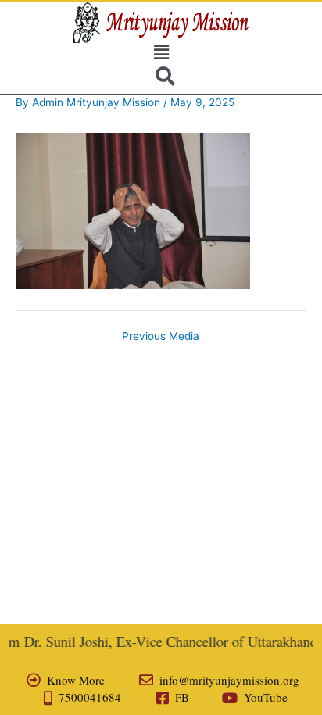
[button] (161, 52)
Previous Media (160, 336)
